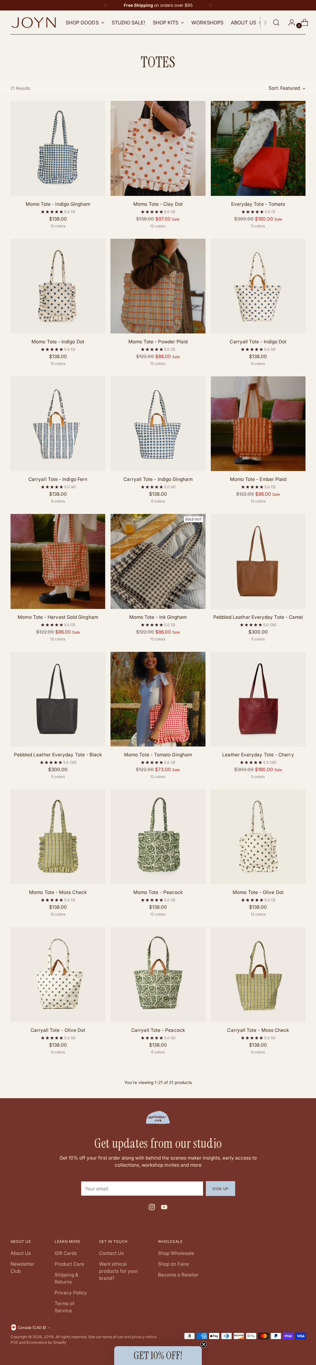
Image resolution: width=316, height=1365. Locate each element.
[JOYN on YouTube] (164, 1208)
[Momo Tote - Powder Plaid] (157, 286)
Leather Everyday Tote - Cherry (258, 755)
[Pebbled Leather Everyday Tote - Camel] (258, 561)
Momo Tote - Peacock (158, 892)
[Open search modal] (276, 22)
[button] (158, 1355)
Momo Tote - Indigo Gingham (58, 204)
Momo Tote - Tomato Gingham (158, 755)
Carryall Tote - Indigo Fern (57, 479)
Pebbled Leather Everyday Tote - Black (58, 755)
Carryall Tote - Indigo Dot (258, 342)
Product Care (69, 1264)
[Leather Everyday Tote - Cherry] (258, 699)
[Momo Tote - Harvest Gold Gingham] (57, 561)
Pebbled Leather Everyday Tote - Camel (258, 617)
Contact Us (111, 1253)
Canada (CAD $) (32, 1327)
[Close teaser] (204, 1344)
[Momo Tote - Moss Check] (57, 836)
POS (14, 1342)
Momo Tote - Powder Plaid (158, 342)
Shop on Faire (173, 1264)
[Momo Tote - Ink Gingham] (157, 561)
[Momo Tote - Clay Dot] (157, 148)
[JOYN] (33, 22)
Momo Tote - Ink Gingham (158, 617)
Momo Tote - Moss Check (58, 892)
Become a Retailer (178, 1275)
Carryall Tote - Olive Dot (58, 1030)
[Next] (210, 5)
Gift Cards (66, 1253)
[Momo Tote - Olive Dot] (258, 836)
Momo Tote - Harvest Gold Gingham (58, 617)
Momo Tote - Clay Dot (158, 204)
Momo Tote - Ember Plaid (258, 479)
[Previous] (105, 5)
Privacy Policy (71, 1293)
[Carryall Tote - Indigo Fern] (57, 423)
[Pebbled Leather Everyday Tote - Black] (57, 699)
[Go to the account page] (289, 22)
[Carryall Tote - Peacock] (157, 974)
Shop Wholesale (176, 1253)
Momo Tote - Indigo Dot (57, 342)
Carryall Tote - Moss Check (258, 1030)
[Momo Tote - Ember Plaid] (258, 423)
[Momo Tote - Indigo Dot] (57, 286)
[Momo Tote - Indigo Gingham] (57, 148)
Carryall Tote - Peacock (158, 1030)
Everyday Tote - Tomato (258, 204)
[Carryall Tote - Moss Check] (258, 974)
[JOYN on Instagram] (152, 1208)
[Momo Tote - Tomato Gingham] (157, 699)
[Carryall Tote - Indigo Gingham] (157, 423)
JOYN (49, 1336)
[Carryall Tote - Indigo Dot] (258, 286)
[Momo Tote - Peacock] (157, 836)
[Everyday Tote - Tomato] (258, 148)
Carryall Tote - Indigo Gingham (157, 479)
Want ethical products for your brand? (118, 1271)
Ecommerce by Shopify (46, 1342)
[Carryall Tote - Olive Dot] (57, 974)
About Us (20, 1253)
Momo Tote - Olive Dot (258, 892)
